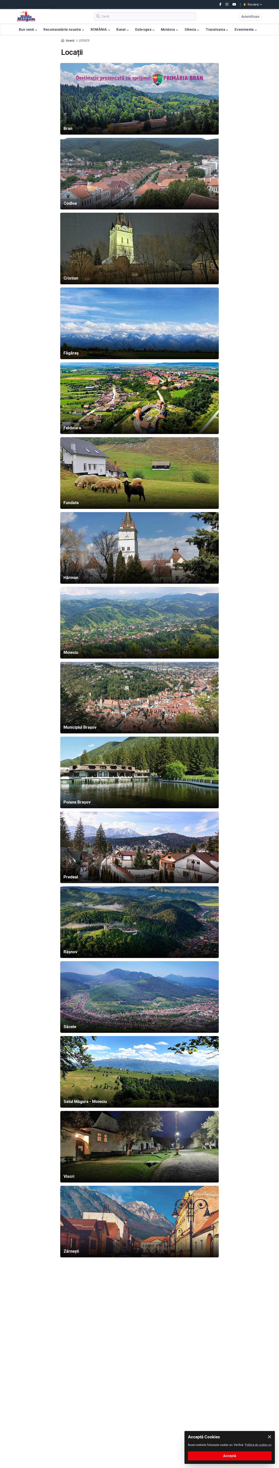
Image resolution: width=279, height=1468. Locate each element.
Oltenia (191, 29)
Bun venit (27, 29)
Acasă (70, 40)
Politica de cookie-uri (258, 1445)
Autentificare (250, 17)
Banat (121, 29)
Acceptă (229, 1456)
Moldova (168, 29)
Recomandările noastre (63, 29)
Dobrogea (143, 29)
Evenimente (245, 29)
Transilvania (216, 29)
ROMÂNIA (99, 29)
